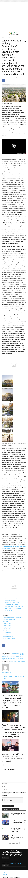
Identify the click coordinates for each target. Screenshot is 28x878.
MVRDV (13, 546)
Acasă (3, 37)
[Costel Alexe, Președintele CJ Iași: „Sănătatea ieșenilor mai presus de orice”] (5, 822)
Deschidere (4, 750)
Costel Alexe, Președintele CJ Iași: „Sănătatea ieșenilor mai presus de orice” (18, 822)
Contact (5, 872)
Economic (8, 37)
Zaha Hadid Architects (9, 638)
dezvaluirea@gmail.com (15, 863)
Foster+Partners (6, 546)
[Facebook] (3, 80)
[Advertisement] (14, 16)
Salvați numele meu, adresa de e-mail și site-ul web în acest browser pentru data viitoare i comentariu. (14, 794)
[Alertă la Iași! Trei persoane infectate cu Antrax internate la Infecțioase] (5, 830)
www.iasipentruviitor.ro (17, 571)
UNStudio (19, 546)
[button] (2, 33)
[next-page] (5, 765)
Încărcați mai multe (13, 843)
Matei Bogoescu (7, 627)
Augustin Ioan (6, 621)
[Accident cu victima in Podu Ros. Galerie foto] (5, 815)
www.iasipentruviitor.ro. (9, 636)
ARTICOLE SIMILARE (8, 676)
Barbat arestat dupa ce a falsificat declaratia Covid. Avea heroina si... (17, 837)
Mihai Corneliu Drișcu (8, 629)
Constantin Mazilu (9, 77)
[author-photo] (5, 671)
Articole (5, 874)
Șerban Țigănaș (7, 632)
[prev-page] (3, 765)
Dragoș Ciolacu (7, 623)
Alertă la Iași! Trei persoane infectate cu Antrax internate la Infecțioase (18, 830)
